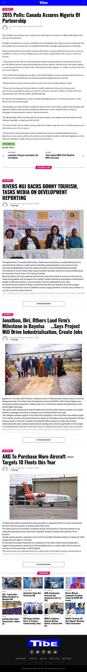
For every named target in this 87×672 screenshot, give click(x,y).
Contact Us (33, 658)
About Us (43, 658)
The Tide (14, 206)
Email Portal (66, 658)
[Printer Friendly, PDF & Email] (8, 144)
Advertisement (21, 658)
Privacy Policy (54, 658)
